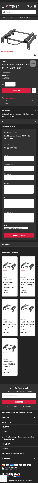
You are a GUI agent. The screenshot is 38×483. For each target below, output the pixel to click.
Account (31, 6)
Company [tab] (5, 449)
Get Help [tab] (5, 432)
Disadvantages (8, 212)
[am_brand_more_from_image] (10, 266)
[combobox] (19, 12)
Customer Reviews (8, 126)
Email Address (8, 164)
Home (3, 17)
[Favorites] (27, 6)
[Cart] (35, 6)
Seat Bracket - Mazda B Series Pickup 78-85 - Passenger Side (8, 282)
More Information (8, 122)
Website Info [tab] (6, 422)
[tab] (19, 110)
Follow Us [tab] (5, 427)
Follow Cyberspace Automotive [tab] (13, 453)
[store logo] (13, 6)
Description (6, 110)
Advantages (7, 198)
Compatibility (6, 244)
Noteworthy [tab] (6, 458)
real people (26, 101)
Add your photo (9, 226)
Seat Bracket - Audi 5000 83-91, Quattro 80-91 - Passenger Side (27, 282)
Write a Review (6, 73)
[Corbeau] (32, 65)
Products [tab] (5, 417)
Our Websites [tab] (6, 444)
